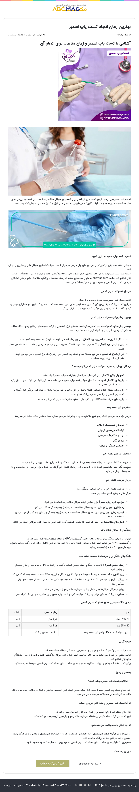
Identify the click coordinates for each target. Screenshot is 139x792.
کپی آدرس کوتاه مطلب (52, 764)
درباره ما (7, 785)
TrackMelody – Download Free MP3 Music (48, 785)
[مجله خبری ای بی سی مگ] (69, 8)
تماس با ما (19, 785)
